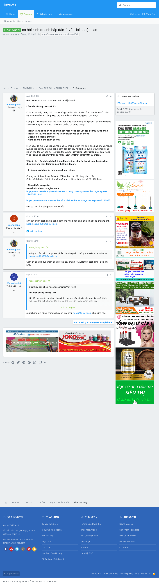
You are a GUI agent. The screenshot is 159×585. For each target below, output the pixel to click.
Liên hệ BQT (87, 553)
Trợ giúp (85, 547)
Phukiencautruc (126, 541)
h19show (121, 103)
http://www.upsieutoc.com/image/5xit (59, 34)
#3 (111, 241)
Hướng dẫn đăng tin (91, 524)
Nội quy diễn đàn (89, 535)
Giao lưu (46, 547)
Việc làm (46, 541)
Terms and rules (110, 573)
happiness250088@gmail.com (41, 223)
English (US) (12, 573)
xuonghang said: (37, 247)
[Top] (150, 573)
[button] (55, 14)
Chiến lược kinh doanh (53, 559)
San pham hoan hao (129, 530)
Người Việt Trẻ (126, 524)
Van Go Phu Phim (127, 535)
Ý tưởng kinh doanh (52, 530)
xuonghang (14, 225)
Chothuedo (124, 547)
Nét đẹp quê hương (52, 553)
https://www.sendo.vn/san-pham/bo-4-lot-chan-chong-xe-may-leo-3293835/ (68, 200)
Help (137, 573)
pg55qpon (143, 103)
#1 (111, 96)
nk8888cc (131, 103)
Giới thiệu (86, 541)
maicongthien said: (38, 281)
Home (144, 573)
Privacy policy (126, 573)
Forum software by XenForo (30, 581)
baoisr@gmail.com (82, 313)
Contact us (95, 573)
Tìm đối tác (47, 535)
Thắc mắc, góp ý (89, 530)
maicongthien (12, 34)
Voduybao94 (14, 283)
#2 (111, 216)
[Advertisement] (79, 60)
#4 (111, 275)
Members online (130, 96)
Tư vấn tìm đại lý (50, 524)
